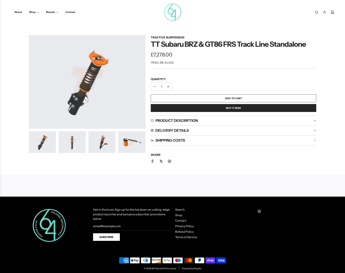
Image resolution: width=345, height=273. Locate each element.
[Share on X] (161, 162)
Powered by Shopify (191, 268)
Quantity (158, 79)
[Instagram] (259, 211)
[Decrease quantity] (155, 87)
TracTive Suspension (167, 37)
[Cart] (332, 12)
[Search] (317, 12)
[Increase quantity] (168, 87)
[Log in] (324, 12)
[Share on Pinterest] (169, 162)
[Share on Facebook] (153, 162)
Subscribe (106, 237)
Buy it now (233, 108)
